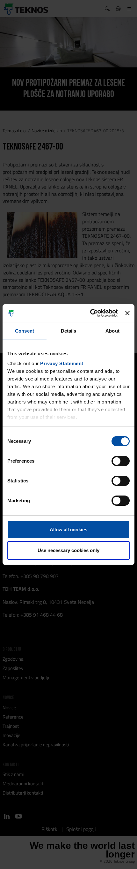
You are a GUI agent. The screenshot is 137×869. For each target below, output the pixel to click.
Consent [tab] (24, 331)
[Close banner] (127, 313)
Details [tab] (68, 331)
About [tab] (112, 331)
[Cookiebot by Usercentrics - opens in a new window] (90, 313)
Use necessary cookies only (68, 550)
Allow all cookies (68, 529)
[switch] (121, 461)
